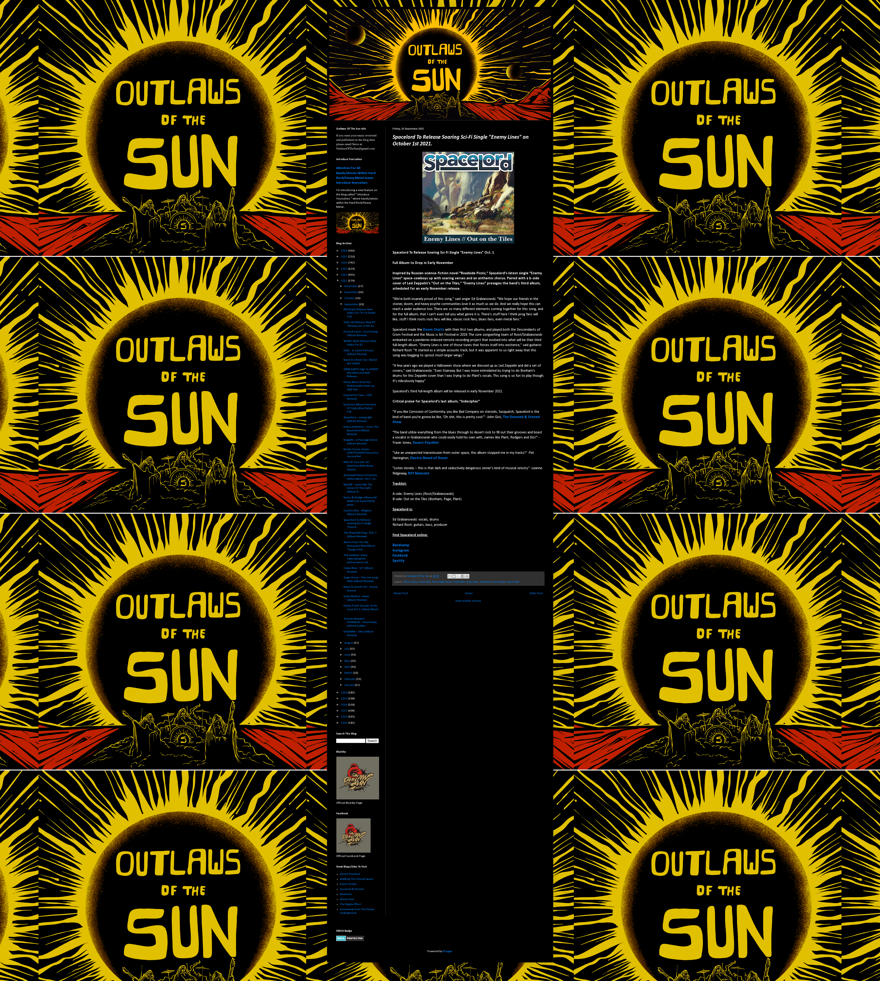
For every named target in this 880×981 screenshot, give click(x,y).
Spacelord (485, 582)
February (350, 679)
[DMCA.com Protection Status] (350, 940)
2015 (344, 722)
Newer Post (401, 593)
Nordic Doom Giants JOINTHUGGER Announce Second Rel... (361, 453)
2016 (344, 716)
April (347, 666)
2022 (344, 274)
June (347, 654)
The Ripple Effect (350, 904)
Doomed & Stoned (351, 889)
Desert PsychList (350, 874)
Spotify (398, 561)
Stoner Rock (513, 582)
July (347, 648)
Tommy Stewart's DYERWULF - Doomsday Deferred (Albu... (360, 622)
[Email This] (449, 576)
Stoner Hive (347, 899)
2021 (344, 280)
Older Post (536, 593)
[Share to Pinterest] (467, 576)
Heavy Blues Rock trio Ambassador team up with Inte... (359, 386)
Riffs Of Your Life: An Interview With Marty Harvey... (358, 466)
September (351, 304)
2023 (344, 268)
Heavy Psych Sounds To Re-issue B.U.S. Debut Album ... (361, 609)
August (349, 642)
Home (469, 593)
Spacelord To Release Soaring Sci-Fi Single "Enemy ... (357, 523)
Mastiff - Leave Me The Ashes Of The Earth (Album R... (358, 488)
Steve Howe (499, 582)
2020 (344, 692)
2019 (344, 698)
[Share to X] (458, 576)
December (351, 286)
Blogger (447, 951)
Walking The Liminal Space (356, 879)
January (349, 685)
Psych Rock (459, 582)
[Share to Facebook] (462, 576)
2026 (344, 250)
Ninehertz (346, 894)
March (348, 672)
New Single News (442, 582)
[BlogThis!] (454, 576)
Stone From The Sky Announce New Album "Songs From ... (359, 546)
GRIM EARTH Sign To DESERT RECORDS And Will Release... (361, 373)
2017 (344, 710)
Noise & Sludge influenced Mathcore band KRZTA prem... (360, 501)
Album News (410, 582)
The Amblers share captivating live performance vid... (357, 559)
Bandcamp (401, 545)
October (349, 298)
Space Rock (472, 582)
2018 (344, 704)
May (347, 661)
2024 (344, 262)
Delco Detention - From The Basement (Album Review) (361, 430)
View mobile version (468, 600)
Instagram (401, 550)
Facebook (400, 555)
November (351, 292)
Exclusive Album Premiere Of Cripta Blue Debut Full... (360, 408)
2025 (344, 256)
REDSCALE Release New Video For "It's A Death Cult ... (359, 313)
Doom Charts (348, 884)
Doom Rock (425, 582)
